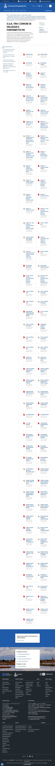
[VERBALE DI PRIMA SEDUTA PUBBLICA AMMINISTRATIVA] (38, 480)
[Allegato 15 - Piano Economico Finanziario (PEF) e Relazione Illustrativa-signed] (24, 223)
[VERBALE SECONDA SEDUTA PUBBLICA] (38, 469)
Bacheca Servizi (5, 738)
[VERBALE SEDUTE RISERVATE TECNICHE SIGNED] (38, 516)
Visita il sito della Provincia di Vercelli (21, 727)
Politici (3, 692)
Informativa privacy (5, 741)
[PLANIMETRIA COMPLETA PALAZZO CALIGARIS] (38, 324)
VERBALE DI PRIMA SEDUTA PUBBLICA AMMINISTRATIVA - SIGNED (30, 494)
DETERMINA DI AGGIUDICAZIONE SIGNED (44, 576)
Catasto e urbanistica (19, 691)
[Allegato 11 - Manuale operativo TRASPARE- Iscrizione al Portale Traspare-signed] (24, 151)
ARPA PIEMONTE (31, 731)
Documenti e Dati (5, 687)
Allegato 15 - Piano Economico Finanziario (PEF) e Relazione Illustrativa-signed (30, 225)
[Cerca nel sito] (50, 6)
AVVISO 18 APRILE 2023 (44, 252)
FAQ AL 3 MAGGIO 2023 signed (44, 347)
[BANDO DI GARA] (24, 54)
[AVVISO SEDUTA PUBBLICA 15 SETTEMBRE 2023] (24, 539)
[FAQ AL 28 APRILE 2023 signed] (38, 337)
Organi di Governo (5, 682)
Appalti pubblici (18, 687)
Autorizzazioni (17, 689)
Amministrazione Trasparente (15, 15)
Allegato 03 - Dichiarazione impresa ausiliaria (29, 86)
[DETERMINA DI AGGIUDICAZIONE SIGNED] (38, 575)
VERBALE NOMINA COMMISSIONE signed (30, 404)
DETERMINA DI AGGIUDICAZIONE (29, 575)
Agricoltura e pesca (18, 682)
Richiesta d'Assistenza (6, 736)
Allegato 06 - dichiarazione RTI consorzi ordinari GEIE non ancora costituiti (44, 98)
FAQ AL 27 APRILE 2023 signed (30, 325)
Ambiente (17, 684)
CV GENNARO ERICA (30, 414)
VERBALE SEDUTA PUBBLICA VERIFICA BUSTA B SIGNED (44, 506)
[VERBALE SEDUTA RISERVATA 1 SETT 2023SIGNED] (38, 552)
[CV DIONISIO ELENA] (38, 414)
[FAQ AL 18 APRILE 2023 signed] (38, 291)
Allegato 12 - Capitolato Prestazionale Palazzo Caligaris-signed (29, 168)
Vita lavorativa (28, 694)
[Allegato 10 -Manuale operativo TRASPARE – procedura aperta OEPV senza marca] (38, 121)
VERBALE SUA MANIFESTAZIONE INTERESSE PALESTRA (44, 598)
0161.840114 (6, 705)
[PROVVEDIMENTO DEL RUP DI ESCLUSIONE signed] (24, 469)
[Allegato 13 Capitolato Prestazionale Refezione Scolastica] (38, 180)
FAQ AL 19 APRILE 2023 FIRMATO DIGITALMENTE (30, 238)
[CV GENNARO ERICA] (24, 414)
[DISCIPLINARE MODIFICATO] (24, 265)
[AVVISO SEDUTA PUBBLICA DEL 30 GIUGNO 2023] (38, 492)
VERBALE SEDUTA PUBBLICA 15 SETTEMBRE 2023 (29, 565)
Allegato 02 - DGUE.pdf (43, 73)
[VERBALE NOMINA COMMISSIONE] (38, 403)
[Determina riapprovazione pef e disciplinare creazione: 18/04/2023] (38, 237)
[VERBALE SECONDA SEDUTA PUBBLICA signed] (24, 480)
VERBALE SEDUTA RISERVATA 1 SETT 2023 (30, 553)
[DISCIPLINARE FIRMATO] (38, 63)
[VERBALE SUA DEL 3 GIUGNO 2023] (24, 609)
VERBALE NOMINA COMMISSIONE (44, 403)
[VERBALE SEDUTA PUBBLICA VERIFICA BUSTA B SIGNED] (38, 504)
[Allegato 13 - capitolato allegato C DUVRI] (38, 166)
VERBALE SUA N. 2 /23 (30, 597)
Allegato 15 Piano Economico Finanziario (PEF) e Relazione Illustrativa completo (30, 279)
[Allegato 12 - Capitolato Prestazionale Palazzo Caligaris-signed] (24, 166)
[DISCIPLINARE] (24, 63)
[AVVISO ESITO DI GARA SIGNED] (38, 586)
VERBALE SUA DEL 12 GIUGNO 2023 (44, 609)
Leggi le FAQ (4, 731)
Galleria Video (47, 689)
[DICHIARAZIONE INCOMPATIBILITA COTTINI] (38, 423)
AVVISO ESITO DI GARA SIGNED (43, 587)
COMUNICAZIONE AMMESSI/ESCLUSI (30, 392)
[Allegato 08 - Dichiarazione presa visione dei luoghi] (38, 110)
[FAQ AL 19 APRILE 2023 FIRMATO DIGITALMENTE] (24, 237)
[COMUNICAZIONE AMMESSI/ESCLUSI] (24, 391)
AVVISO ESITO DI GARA (29, 587)
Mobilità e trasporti (29, 684)
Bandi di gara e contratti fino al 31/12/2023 (16, 16)
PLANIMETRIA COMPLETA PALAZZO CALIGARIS (43, 326)
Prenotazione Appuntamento (7, 732)
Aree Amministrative (6, 684)
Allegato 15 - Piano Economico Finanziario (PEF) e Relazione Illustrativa (44, 211)
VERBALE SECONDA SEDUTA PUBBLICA (44, 469)
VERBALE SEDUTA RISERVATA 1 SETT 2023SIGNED (44, 553)
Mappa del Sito (5, 751)
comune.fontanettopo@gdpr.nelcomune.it (38, 718)
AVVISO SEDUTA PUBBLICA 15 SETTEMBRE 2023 (29, 540)
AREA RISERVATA (27, 764)
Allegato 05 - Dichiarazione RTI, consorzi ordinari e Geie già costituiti (30, 98)
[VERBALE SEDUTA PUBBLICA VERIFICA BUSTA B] (24, 504)
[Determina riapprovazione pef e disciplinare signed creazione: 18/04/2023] (24, 251)
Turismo (27, 692)
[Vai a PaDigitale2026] (46, 674)
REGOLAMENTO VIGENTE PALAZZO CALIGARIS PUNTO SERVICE (30, 313)
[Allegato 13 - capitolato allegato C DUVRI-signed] (24, 180)
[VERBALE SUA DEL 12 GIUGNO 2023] (38, 609)
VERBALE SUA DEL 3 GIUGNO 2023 (30, 609)
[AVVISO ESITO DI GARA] (24, 586)
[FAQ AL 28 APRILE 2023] (24, 337)
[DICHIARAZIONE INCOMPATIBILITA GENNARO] (38, 434)
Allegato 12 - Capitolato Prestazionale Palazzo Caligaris (44, 153)
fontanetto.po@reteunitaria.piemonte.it (12, 711)
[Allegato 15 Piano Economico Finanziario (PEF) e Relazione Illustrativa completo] (24, 275)
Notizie (38, 682)
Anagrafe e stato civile (19, 685)
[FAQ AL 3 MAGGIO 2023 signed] (38, 347)
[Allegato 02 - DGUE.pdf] (38, 73)
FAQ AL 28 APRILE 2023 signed (44, 337)
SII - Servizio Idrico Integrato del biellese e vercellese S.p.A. (38, 729)
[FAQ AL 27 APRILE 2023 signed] (24, 324)
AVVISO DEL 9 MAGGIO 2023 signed (43, 359)
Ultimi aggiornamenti (6, 748)
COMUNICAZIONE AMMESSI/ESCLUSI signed (44, 393)
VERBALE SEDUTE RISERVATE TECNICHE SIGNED (44, 517)
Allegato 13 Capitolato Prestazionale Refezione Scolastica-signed (29, 197)
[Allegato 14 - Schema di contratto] (38, 194)
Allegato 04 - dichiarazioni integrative (43, 86)
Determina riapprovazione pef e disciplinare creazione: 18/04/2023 (44, 239)
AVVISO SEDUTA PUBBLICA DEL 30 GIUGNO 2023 (44, 493)
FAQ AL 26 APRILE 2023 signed (44, 302)
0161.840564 (6, 706)
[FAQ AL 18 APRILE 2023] (24, 291)
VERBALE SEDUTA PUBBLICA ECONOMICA (29, 529)
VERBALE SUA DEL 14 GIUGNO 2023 (30, 619)
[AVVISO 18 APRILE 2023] (38, 251)
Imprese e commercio (29, 682)
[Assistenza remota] (29, 761)
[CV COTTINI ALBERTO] (24, 423)
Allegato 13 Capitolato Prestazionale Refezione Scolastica (43, 182)
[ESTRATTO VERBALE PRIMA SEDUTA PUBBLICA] (24, 368)
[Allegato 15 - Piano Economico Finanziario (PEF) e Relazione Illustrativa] (38, 208)
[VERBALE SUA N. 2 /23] (24, 596)
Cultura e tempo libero (19, 692)
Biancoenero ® (31, 763)
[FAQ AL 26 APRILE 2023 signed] (38, 301)
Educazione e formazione (19, 694)
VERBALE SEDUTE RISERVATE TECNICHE (29, 517)
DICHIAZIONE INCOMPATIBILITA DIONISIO (44, 447)
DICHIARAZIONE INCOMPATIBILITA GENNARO (44, 436)
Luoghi (46, 684)
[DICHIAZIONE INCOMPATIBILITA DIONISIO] (38, 446)
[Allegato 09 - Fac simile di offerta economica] (24, 121)
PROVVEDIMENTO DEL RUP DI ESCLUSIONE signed (30, 470)
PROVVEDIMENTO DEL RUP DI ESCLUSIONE (44, 459)
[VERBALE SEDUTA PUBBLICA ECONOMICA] (24, 527)
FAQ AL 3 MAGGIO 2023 (29, 347)
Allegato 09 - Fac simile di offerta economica (29, 123)
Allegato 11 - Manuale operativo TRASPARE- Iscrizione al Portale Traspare (44, 138)
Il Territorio (47, 685)
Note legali (4, 743)
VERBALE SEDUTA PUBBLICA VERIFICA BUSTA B (30, 506)
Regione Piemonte (6, 1)
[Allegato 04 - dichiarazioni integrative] (38, 84)
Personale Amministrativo (7, 691)
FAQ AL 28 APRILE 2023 (30, 337)
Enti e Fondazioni (5, 689)
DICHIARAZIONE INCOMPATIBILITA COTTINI (44, 424)
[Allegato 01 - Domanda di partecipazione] (24, 73)
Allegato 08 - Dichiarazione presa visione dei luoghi (44, 111)
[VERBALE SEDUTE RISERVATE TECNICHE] (24, 516)
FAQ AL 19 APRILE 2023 (44, 223)
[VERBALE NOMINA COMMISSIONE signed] (24, 403)
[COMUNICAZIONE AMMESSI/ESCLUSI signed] (38, 391)
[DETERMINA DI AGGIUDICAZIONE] (24, 575)
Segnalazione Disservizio (6, 734)
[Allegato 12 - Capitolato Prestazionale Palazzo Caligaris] (38, 151)
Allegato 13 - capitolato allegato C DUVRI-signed (30, 181)
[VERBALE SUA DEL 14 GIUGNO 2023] (24, 619)
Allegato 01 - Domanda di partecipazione (29, 74)
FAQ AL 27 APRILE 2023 (44, 312)
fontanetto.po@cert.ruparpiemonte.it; (11, 710)
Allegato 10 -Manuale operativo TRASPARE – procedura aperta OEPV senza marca (44, 124)
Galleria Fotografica (48, 687)
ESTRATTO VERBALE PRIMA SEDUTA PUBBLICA (30, 370)
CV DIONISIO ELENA (44, 414)
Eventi (46, 682)
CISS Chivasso (17, 731)
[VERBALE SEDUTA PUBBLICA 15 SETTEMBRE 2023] (24, 563)
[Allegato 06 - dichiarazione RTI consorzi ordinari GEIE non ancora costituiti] (38, 96)
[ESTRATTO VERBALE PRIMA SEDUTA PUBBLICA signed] (38, 380)
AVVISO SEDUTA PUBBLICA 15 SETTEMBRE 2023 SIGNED (44, 541)
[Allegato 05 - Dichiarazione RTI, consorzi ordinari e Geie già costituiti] (24, 96)
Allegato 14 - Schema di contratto (44, 195)
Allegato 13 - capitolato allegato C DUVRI (44, 167)
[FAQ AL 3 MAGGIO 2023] (24, 347)
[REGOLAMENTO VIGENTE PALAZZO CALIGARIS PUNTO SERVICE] (24, 311)
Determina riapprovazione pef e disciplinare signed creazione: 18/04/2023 (30, 254)
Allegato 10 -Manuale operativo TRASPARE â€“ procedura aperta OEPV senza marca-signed (30, 139)
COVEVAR (30, 727)
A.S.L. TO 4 (30, 726)
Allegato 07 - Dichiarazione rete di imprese (30, 111)
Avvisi (38, 684)
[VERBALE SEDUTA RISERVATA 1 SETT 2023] (24, 552)
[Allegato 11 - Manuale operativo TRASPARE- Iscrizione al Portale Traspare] (38, 136)
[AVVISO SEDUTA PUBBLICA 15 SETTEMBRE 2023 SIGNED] (38, 539)
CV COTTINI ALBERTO (28, 423)
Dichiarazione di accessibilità (7, 727)
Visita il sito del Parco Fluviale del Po (21, 729)
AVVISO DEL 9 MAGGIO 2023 (29, 358)
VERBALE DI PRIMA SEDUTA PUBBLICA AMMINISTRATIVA (44, 482)
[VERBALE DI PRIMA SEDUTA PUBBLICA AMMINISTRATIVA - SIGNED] (24, 492)
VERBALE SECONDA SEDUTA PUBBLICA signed (30, 482)
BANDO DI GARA (29, 54)
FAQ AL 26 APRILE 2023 (30, 302)
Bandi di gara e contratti (26, 15)
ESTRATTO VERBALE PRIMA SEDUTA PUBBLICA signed (44, 381)
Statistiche (4, 750)
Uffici (3, 685)
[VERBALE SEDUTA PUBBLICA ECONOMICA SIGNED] (38, 527)
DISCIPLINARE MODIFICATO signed (44, 266)
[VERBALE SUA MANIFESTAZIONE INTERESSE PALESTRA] (38, 596)
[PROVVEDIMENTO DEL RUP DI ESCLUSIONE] (38, 457)
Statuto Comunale (5, 739)
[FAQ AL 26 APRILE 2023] (24, 301)
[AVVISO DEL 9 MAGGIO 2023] (24, 357)
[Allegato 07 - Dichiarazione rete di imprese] (24, 110)
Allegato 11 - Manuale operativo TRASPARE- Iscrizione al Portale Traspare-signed (30, 154)
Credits (3, 746)
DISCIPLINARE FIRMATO (43, 63)
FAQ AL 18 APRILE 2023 (30, 292)
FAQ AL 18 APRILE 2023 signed (44, 292)
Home (8, 15)
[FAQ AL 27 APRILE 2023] (38, 311)
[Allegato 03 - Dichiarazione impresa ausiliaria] (24, 84)
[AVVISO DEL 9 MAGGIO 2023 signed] (38, 357)
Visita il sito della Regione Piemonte (21, 726)
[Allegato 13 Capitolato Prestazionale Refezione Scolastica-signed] (24, 194)
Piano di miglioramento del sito (7, 729)
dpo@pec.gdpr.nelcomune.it (35, 719)
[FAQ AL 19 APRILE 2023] (38, 223)
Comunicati (39, 685)
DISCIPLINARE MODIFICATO (29, 266)
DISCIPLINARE (29, 63)
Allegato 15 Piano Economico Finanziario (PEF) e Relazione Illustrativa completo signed (44, 279)
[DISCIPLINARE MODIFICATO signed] (38, 265)
